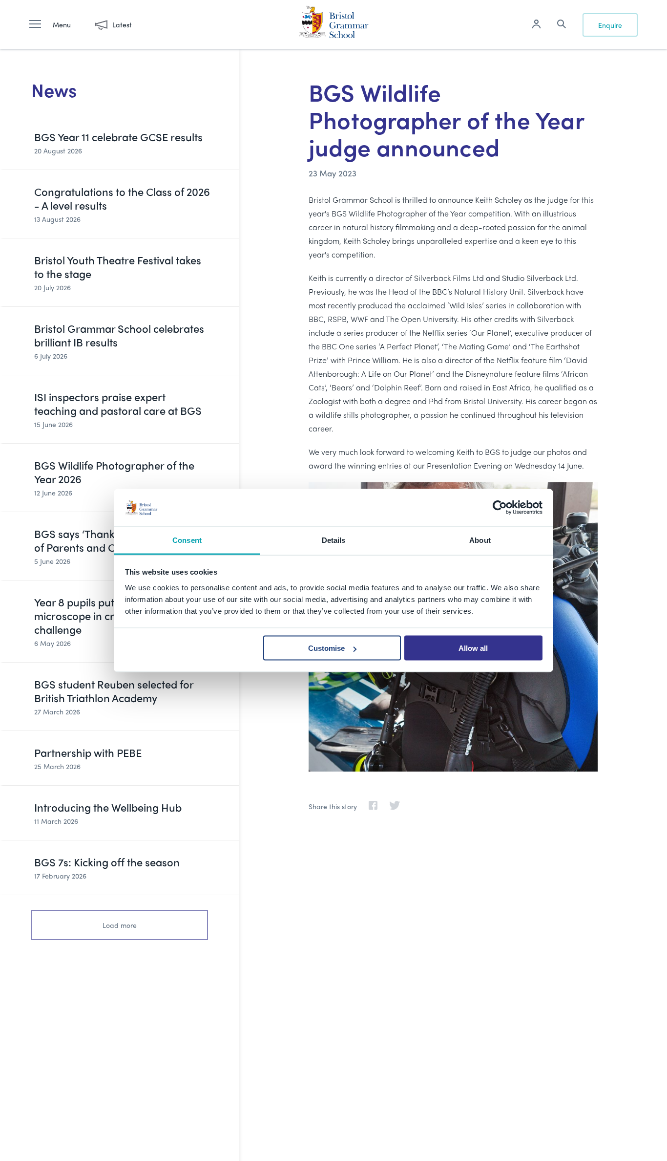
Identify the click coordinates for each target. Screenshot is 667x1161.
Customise (326, 648)
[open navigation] (40, 24)
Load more (120, 925)
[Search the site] (561, 25)
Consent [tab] (187, 540)
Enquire (610, 25)
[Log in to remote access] (536, 25)
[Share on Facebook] (368, 806)
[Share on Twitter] (389, 806)
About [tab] (480, 540)
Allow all (473, 648)
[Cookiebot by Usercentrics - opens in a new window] (499, 507)
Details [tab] (334, 540)
